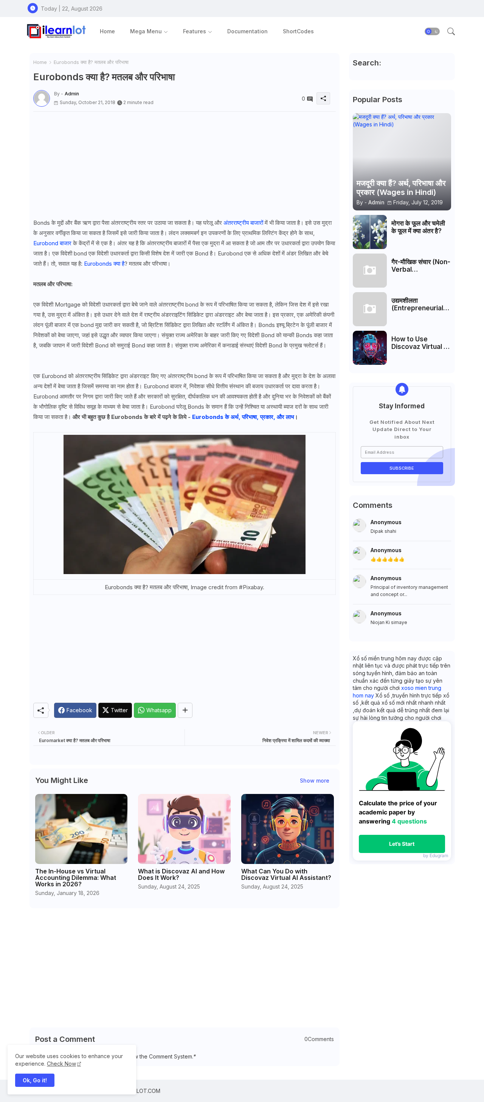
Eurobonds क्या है (104, 263)
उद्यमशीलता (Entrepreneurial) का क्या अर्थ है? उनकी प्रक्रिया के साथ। (418, 304)
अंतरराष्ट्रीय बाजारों (243, 222)
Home (107, 31)
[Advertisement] (184, 165)
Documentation (247, 31)
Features (194, 31)
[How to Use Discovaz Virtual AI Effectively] (370, 348)
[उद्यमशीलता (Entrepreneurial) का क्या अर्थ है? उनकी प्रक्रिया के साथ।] (370, 309)
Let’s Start (401, 844)
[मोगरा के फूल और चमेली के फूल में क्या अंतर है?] (370, 232)
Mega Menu (146, 31)
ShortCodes (298, 31)
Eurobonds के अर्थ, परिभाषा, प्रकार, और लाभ (243, 416)
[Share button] (185, 710)
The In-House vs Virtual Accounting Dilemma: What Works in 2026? (75, 877)
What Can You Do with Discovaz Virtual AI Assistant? (286, 874)
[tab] (107, 31)
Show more (314, 780)
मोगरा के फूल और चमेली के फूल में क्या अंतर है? (418, 227)
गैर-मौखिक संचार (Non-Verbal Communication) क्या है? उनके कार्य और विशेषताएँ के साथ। (420, 266)
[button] (432, 31)
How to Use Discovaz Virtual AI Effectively (420, 343)
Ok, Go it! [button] (35, 1080)
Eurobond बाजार (52, 243)
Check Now (61, 1063)
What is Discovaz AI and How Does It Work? (181, 874)
